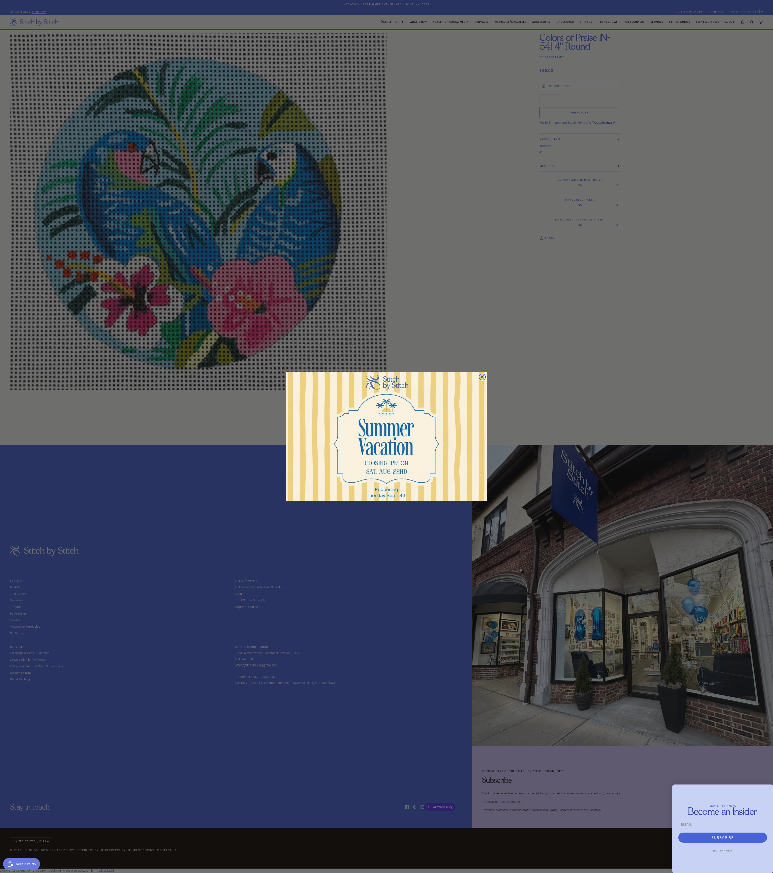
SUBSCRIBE (722, 837)
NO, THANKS (722, 850)
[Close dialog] (482, 377)
